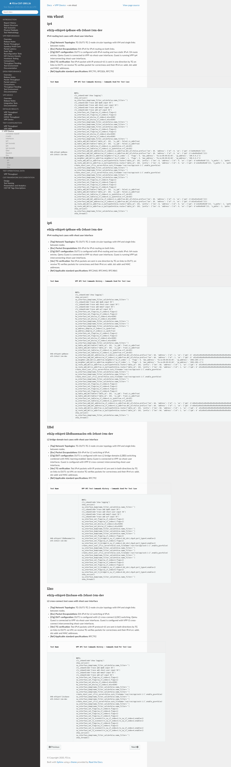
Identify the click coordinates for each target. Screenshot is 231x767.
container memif (12, 134)
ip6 (7, 146)
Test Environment (11, 66)
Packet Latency (10, 49)
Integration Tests (11, 103)
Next (133, 747)
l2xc (7, 155)
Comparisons (9, 61)
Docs (49, 5)
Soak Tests (8, 51)
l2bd (7, 151)
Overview (8, 39)
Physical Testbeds (11, 30)
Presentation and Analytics (15, 186)
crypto (8, 136)
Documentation (10, 68)
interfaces (10, 139)
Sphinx (60, 762)
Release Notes (10, 42)
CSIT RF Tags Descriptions (15, 188)
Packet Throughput (12, 44)
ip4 (7, 141)
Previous (55, 747)
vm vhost (9, 158)
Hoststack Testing (11, 59)
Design (6, 181)
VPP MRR (8, 115)
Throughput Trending (12, 63)
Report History (10, 23)
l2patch (9, 153)
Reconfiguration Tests (13, 54)
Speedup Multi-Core (12, 47)
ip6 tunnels (10, 148)
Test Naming (9, 183)
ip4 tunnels (10, 143)
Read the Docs (95, 762)
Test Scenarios (10, 28)
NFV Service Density (12, 56)
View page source (131, 5)
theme (74, 762)
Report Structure (11, 25)
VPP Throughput (11, 112)
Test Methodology (11, 33)
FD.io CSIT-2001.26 (21, 3)
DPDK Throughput (11, 117)
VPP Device (8, 120)
